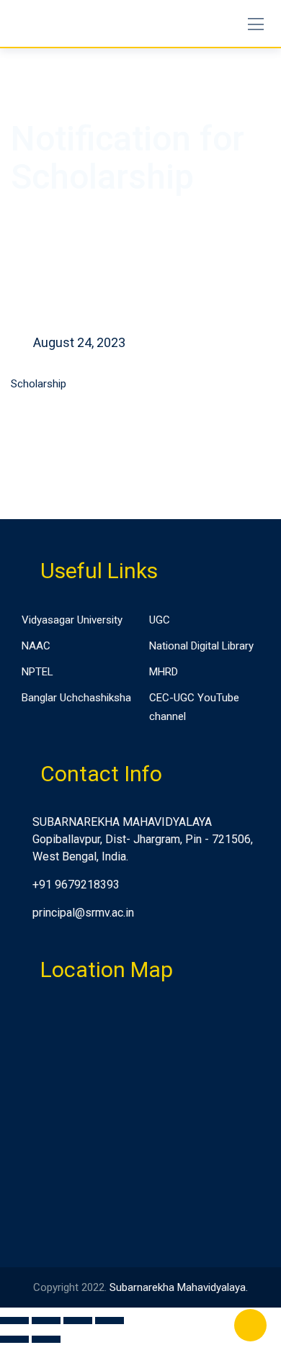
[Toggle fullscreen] (77, 1320)
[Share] (46, 1320)
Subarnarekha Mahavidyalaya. (179, 1287)
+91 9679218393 (76, 884)
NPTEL (37, 671)
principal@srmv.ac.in (83, 912)
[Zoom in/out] (109, 1320)
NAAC (36, 645)
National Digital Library (201, 645)
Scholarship (38, 383)
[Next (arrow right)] (46, 1339)
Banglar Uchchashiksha (76, 697)
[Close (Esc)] (14, 1320)
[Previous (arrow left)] (14, 1339)
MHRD (163, 671)
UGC (159, 619)
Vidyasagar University (72, 619)
